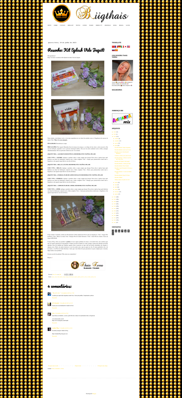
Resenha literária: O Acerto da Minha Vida (123, 172)
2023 (115, 136)
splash (92, 276)
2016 (115, 211)
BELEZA (121, 25)
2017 (115, 208)
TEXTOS (78, 25)
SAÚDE (128, 25)
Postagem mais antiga (102, 365)
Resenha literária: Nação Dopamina (122, 147)
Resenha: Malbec (118, 177)
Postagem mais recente (53, 365)
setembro (117, 141)
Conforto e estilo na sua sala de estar (123, 155)
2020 (115, 201)
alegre (53, 276)
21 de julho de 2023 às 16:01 (65, 328)
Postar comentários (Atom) (58, 368)
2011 (115, 222)
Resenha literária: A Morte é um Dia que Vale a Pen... (123, 158)
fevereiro (117, 191)
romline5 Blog (55, 328)
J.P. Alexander (55, 303)
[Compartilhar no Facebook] (70, 274)
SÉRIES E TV (99, 25)
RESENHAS (108, 25)
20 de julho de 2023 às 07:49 (61, 313)
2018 (115, 206)
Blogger (94, 393)
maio (116, 184)
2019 (115, 204)
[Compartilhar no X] (69, 274)
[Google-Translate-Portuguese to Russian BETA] (113, 51)
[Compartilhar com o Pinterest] (72, 274)
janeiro (116, 194)
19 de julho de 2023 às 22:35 (66, 303)
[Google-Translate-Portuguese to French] (116, 47)
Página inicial (78, 365)
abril (116, 187)
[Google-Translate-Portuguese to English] (128, 47)
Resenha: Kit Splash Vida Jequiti (122, 161)
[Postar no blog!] (67, 274)
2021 (115, 199)
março (116, 189)
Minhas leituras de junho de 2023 (122, 179)
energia (67, 276)
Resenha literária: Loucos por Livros (123, 149)
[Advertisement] (83, 34)
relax (86, 276)
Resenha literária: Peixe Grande (122, 166)
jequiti (75, 276)
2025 (115, 132)
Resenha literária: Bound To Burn (122, 175)
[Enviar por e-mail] (65, 274)
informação (71, 276)
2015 (115, 213)
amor (56, 276)
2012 (115, 220)
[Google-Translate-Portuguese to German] (119, 47)
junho (116, 182)
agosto (116, 143)
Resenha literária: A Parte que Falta (122, 163)
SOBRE (55, 25)
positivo (82, 276)
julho (116, 145)
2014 (115, 215)
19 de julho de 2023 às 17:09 (67, 293)
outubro (117, 138)
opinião (78, 276)
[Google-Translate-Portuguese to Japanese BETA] (125, 47)
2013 (115, 217)
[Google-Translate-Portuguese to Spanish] (116, 51)
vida (95, 276)
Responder (54, 297)
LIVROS (85, 25)
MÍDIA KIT (70, 25)
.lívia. (53, 313)
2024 (115, 134)
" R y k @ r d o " (56, 293)
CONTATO (62, 25)
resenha (88, 276)
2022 (115, 197)
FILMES (91, 25)
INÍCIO (49, 25)
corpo (64, 276)
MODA (115, 25)
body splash (59, 276)
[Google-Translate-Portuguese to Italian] (122, 47)
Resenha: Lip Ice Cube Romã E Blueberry (122, 152)
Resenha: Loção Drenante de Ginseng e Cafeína (123, 168)
